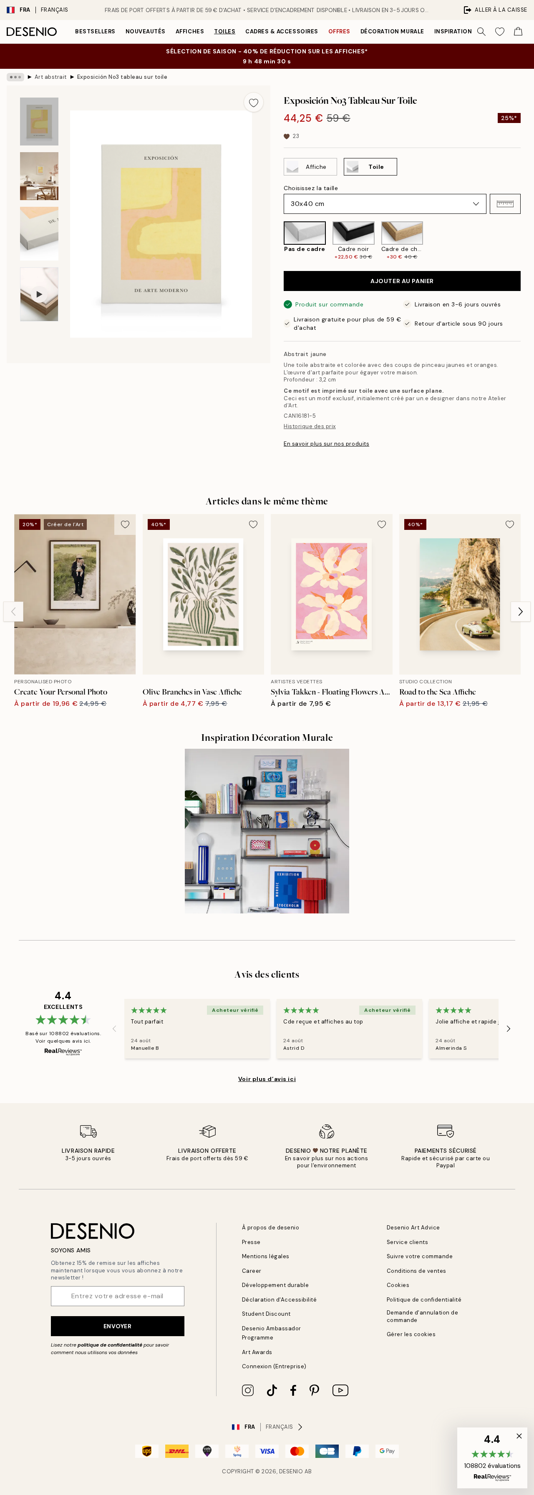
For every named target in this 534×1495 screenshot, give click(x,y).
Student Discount (266, 1313)
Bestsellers (95, 31)
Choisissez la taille (311, 188)
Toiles (224, 31)
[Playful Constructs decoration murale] (267, 831)
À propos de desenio (271, 1227)
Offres (339, 31)
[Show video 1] (39, 294)
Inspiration (453, 31)
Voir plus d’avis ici (267, 1079)
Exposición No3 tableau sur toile (122, 76)
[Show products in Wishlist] (500, 32)
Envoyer (117, 1326)
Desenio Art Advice (413, 1227)
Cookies (398, 1285)
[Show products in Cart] (518, 32)
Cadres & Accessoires (281, 31)
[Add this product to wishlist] (254, 102)
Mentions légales (266, 1256)
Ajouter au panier (402, 281)
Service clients (407, 1242)
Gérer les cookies (411, 1334)
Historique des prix (310, 426)
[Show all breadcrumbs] (15, 77)
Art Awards (257, 1352)
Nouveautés (146, 31)
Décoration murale (392, 31)
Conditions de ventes (416, 1270)
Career (252, 1270)
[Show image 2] (39, 176)
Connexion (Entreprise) (274, 1366)
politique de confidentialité (110, 1345)
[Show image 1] (39, 121)
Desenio (291, 1471)
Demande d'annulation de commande (422, 1316)
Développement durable (275, 1285)
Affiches (190, 31)
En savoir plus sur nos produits (326, 443)
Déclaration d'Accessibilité (279, 1299)
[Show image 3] (39, 234)
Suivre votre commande (420, 1256)
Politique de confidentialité (424, 1299)
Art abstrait (51, 76)
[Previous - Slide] (277, 241)
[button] (505, 204)
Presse (251, 1242)
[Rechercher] (481, 31)
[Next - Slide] (527, 241)
